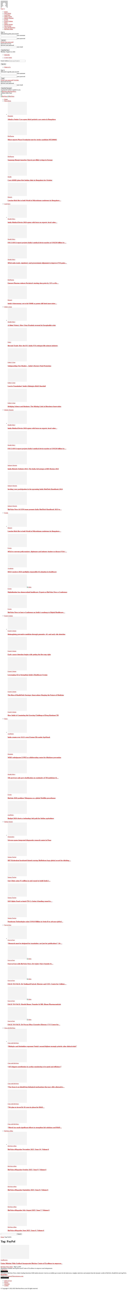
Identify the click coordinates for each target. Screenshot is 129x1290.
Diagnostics (11, 837)
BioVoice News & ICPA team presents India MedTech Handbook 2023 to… (35, 509)
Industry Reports (8, 18)
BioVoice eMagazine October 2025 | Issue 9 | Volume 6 (27, 1170)
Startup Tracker (8, 24)
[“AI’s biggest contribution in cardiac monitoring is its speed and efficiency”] (17, 1061)
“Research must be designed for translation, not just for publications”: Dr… (35, 943)
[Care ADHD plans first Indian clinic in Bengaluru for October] (17, 175)
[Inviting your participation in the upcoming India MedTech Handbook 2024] (17, 484)
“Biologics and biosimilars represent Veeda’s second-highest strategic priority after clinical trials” (42, 1046)
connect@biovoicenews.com (15, 1276)
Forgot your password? (7, 42)
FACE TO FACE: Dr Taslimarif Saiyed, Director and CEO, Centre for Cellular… (37, 984)
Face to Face (7, 26)
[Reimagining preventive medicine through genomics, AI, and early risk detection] (17, 629)
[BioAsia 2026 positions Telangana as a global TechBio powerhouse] (17, 793)
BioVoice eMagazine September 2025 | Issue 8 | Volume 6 (28, 1190)
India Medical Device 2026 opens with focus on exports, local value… (32, 222)
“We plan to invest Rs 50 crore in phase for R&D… (26, 1107)
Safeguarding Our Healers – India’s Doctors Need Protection (29, 366)
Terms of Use (8, 1281)
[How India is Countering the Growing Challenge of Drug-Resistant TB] (17, 710)
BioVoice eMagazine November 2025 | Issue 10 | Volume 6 (28, 1149)
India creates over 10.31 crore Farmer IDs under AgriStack (29, 737)
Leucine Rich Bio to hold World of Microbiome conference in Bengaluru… (34, 200)
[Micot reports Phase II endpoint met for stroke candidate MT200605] (17, 134)
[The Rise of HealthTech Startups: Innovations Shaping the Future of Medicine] (17, 690)
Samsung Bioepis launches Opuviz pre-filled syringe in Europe (30, 160)
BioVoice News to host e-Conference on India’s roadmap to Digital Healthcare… (36, 612)
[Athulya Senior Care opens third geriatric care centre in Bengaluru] (17, 114)
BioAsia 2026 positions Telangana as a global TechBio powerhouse (31, 798)
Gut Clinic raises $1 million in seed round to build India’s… (29, 881)
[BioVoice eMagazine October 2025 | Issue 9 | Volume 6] (17, 1164)
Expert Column (8, 21)
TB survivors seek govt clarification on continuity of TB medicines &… (33, 778)
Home (6, 12)
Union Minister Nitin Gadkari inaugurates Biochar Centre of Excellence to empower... (31, 1263)
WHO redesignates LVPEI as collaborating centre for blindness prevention (34, 757)
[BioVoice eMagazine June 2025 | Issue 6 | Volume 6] (17, 1225)
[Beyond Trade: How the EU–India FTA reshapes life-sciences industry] (17, 340)
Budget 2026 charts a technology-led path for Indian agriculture (31, 818)
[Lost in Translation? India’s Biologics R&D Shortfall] (17, 381)
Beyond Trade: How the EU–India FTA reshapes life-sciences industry (33, 346)
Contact (6, 1285)
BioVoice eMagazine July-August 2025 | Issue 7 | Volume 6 (28, 1210)
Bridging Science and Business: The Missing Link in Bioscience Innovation (34, 406)
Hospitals (10, 116)
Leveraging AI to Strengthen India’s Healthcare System (27, 675)
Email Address (5, 61)
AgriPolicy (11, 734)
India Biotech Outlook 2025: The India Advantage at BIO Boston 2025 (33, 469)
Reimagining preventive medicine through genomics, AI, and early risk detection (36, 634)
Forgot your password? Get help (10, 80)
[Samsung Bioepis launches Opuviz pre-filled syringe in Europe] (17, 155)
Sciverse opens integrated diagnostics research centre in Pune (29, 840)
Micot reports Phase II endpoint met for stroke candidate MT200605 (32, 140)
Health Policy (11, 219)
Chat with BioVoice (9, 27)
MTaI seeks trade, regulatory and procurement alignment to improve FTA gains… (37, 263)
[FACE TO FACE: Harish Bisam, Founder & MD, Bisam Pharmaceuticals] (19, 999)
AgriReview (4, 1260)
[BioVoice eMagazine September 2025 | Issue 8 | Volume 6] (17, 1185)
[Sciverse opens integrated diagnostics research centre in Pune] (17, 835)
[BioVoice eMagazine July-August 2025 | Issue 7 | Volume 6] (17, 1205)
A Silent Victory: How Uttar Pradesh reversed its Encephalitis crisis (32, 325)
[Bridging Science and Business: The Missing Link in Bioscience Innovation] (17, 401)
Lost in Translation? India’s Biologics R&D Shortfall (27, 386)
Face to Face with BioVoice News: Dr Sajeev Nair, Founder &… (30, 964)
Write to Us (7, 67)
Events (6, 19)
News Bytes (7, 13)
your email (20, 47)
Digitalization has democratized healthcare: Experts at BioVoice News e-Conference (37, 592)
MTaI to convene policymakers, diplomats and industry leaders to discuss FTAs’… (37, 551)
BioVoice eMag (8, 29)
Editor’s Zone (8, 16)
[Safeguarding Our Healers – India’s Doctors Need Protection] (17, 361)
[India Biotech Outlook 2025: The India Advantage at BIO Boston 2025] (17, 464)
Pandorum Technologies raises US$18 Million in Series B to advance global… (35, 922)
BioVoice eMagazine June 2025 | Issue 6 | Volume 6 (26, 1230)
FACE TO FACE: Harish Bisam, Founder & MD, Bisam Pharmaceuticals (34, 1004)
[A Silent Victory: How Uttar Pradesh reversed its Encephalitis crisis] (17, 320)
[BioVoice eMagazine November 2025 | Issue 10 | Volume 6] (17, 1144)
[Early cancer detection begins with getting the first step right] (17, 649)
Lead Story (7, 15)
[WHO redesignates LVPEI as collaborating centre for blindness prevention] (17, 752)
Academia (10, 568)
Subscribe (7, 55)
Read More (4, 1274)
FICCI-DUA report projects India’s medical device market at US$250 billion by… (37, 243)
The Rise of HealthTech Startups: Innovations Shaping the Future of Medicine (36, 695)
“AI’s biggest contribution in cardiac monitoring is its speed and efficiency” (34, 1067)
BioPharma (11, 136)
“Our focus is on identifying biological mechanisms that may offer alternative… (36, 1087)
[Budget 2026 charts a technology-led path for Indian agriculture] (17, 813)
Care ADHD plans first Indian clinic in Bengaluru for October (30, 180)
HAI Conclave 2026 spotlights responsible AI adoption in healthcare (32, 572)
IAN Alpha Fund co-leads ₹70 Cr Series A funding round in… (30, 901)
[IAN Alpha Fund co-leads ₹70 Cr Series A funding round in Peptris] (17, 896)
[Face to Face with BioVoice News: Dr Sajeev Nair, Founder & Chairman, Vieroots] (19, 958)
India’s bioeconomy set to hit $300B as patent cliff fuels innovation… (32, 303)
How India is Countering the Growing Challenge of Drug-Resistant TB (33, 715)
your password (21, 38)
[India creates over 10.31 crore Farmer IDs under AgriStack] (17, 732)
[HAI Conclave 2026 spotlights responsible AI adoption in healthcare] (17, 567)
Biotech (10, 197)
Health (9, 177)
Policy (6, 23)
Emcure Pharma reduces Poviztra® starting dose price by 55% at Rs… (33, 283)
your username (21, 35)
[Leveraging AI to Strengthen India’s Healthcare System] (17, 670)
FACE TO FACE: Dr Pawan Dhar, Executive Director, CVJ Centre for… (34, 1024)
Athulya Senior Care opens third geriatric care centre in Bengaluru (32, 119)
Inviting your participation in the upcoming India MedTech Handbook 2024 (35, 489)
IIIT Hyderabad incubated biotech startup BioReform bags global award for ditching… (39, 860)
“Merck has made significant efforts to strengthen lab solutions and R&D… (35, 1127)
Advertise (7, 1284)
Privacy (6, 1282)
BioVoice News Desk (7, 1266)
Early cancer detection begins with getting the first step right (29, 654)
